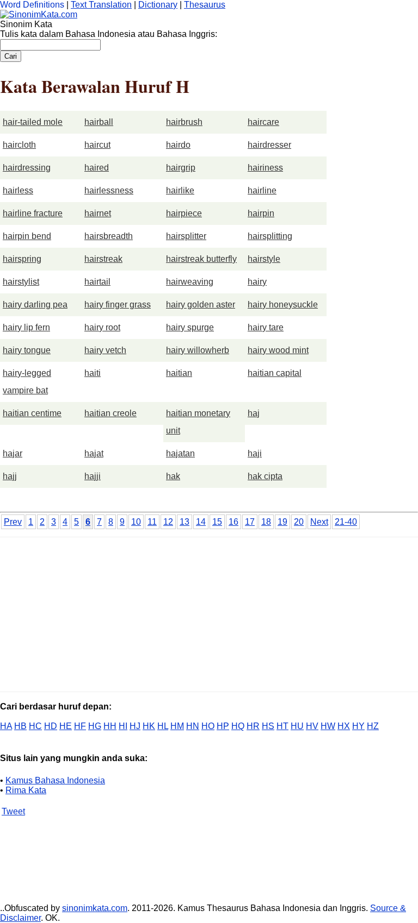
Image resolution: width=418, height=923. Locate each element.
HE (65, 726)
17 (250, 521)
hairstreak (103, 258)
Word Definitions (32, 4)
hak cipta (265, 476)
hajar (12, 453)
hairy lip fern (26, 327)
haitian (179, 373)
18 (266, 521)
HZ (373, 726)
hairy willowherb (197, 350)
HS (268, 726)
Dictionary (157, 4)
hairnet (97, 213)
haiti (92, 373)
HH (109, 726)
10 (136, 521)
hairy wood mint (278, 350)
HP (223, 726)
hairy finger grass (117, 304)
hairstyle (264, 258)
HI (123, 726)
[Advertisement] (91, 613)
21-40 (346, 521)
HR (253, 726)
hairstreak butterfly (201, 258)
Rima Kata (25, 790)
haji (255, 453)
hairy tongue (27, 350)
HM (177, 726)
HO (207, 726)
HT (282, 726)
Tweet (13, 811)
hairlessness (108, 190)
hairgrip (180, 167)
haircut (97, 144)
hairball (98, 122)
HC (35, 726)
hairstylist (21, 281)
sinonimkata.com (94, 908)
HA (6, 726)
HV (312, 726)
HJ (135, 726)
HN (192, 726)
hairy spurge (190, 327)
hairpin (261, 213)
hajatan (180, 453)
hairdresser (269, 144)
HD (50, 726)
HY (358, 726)
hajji (92, 476)
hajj (10, 476)
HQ (237, 726)
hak (173, 476)
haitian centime (32, 413)
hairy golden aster (200, 304)
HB (20, 726)
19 (282, 521)
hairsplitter (186, 236)
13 (184, 521)
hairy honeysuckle (283, 304)
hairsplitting (270, 236)
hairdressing (27, 167)
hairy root (102, 327)
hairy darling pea (35, 304)
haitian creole (110, 413)
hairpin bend (27, 236)
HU (297, 726)
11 (152, 521)
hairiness (265, 167)
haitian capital (275, 373)
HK (149, 726)
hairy (257, 281)
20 (299, 521)
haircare (263, 122)
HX (343, 726)
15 (217, 521)
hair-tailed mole (33, 122)
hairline (262, 190)
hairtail (97, 281)
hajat (93, 453)
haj (254, 413)
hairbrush (184, 122)
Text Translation (101, 4)
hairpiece (184, 213)
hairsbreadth (108, 236)
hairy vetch (105, 350)
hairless (18, 190)
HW (328, 726)
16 (233, 521)
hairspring (22, 258)
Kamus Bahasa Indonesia (55, 780)
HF (80, 726)
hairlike (180, 190)
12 (168, 521)
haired (96, 167)
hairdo (178, 144)
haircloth (19, 144)
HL (162, 726)
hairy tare (266, 327)
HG (94, 726)
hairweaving (189, 281)
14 (201, 521)
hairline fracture (33, 213)
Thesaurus (204, 4)
